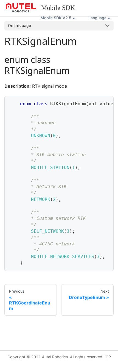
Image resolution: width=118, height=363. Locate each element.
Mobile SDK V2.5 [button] (56, 17)
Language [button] (97, 17)
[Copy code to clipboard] (106, 102)
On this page (19, 25)
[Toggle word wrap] (97, 102)
